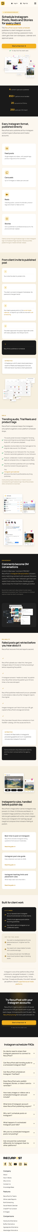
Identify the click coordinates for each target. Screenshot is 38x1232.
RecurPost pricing (9, 1015)
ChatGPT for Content (10, 1209)
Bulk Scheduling (8, 1202)
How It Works (7, 1178)
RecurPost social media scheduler (17, 28)
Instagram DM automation (20, 573)
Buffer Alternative (9, 1224)
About (5, 1175)
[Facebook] (5, 1164)
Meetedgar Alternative (10, 1230)
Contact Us (7, 1184)
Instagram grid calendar (11, 472)
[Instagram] (20, 1164)
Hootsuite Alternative (10, 1221)
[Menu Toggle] (35, 3)
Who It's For (7, 1181)
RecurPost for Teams (10, 1196)
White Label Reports (9, 1199)
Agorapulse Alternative (10, 1227)
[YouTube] (15, 1164)
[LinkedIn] (25, 1164)
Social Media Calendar (10, 1206)
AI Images (6, 1212)
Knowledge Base (8, 1187)
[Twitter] (10, 1164)
